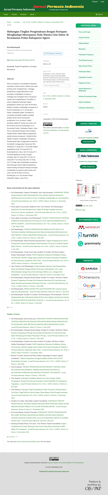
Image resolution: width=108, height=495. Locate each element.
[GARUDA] (89, 273)
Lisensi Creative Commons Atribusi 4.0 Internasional (65, 463)
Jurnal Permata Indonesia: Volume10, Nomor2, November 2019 (43, 275)
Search (100, 14)
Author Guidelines (85, 102)
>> (12, 307)
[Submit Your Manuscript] (88, 156)
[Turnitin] (89, 239)
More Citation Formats (52, 85)
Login (102, 1)
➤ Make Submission (88, 166)
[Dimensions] (89, 280)
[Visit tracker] (80, 210)
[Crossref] (89, 300)
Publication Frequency (86, 54)
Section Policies (84, 37)
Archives (23, 14)
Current (14, 14)
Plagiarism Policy (84, 83)
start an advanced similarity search (29, 441)
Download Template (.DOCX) (88, 138)
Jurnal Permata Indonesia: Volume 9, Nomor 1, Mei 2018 (30, 327)
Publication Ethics (85, 71)
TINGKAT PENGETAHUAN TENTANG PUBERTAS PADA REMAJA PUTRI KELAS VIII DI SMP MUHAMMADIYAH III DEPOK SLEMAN (40, 221)
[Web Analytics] (79, 206)
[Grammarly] (89, 247)
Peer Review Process (85, 60)
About (32, 14)
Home (6, 14)
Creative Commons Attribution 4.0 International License (56, 130)
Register (95, 1)
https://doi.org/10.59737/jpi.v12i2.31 (23, 60)
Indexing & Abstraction (86, 108)
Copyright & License (85, 77)
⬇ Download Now (88, 141)
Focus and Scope (84, 32)
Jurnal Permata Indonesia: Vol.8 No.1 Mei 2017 (38, 421)
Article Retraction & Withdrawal (85, 90)
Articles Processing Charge (88, 96)
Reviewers (82, 49)
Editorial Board (84, 43)
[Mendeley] (89, 230)
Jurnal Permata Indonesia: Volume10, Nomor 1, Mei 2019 (49, 292)
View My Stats (87, 206)
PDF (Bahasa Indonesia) (53, 53)
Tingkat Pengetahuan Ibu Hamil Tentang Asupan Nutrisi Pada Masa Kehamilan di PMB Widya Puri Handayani (38, 426)
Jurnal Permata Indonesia (19, 9)
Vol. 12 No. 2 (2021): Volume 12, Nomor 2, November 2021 (43, 22)
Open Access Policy (85, 66)
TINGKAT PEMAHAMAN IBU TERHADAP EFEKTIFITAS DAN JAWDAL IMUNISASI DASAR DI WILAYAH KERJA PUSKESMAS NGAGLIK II (40, 297)
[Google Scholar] (89, 290)
